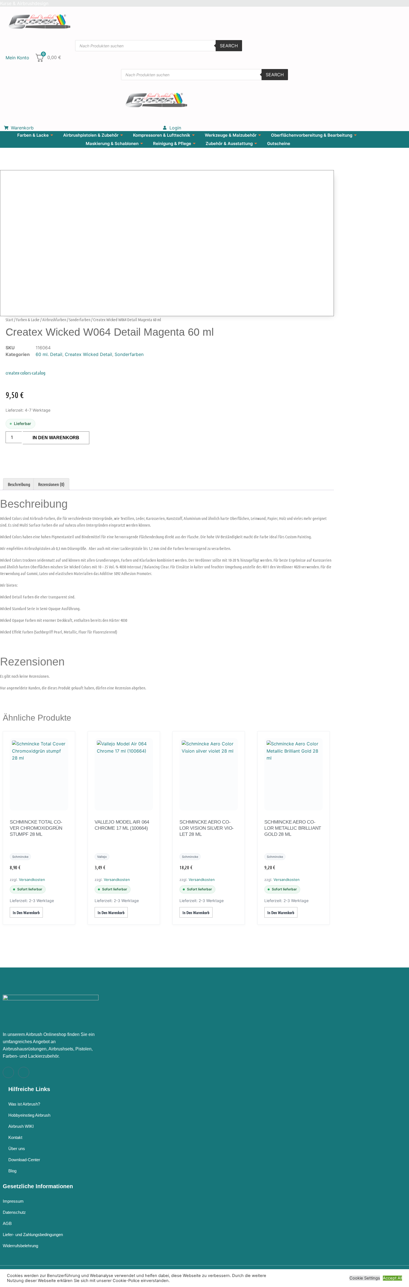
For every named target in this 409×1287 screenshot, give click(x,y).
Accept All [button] (392, 1278)
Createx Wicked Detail (88, 354)
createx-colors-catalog (25, 373)
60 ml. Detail (49, 354)
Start (9, 319)
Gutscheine (278, 143)
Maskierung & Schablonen (112, 143)
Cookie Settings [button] (364, 1278)
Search (229, 45)
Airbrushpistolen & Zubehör (91, 135)
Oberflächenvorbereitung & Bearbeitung (311, 135)
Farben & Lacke (33, 135)
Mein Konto (17, 57)
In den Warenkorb (56, 437)
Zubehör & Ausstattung (229, 143)
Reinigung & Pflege (172, 143)
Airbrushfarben (54, 319)
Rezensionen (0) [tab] (51, 484)
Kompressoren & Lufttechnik (161, 135)
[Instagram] (8, 1072)
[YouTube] (23, 1072)
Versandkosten (32, 879)
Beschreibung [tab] (19, 484)
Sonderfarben (79, 319)
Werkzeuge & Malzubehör (231, 135)
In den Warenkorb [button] (26, 912)
